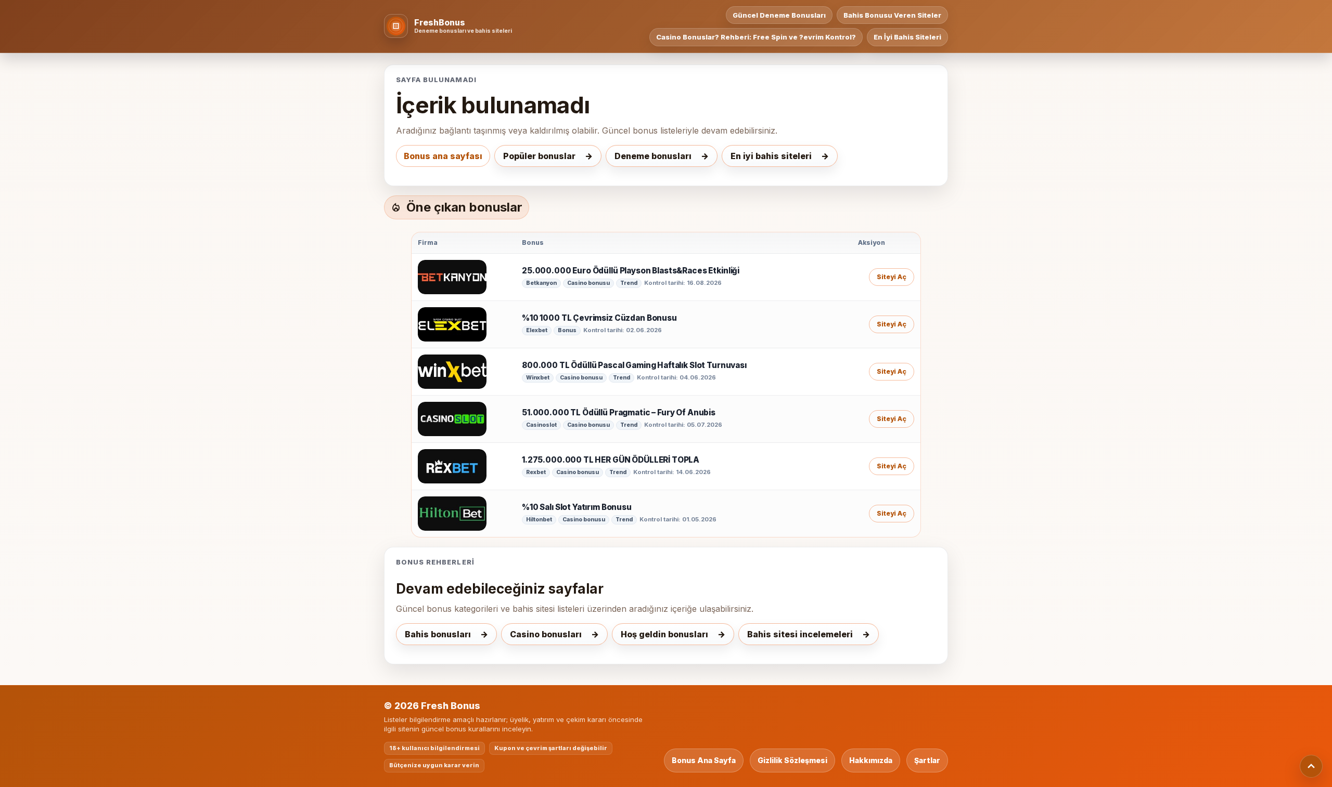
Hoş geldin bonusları (664, 634)
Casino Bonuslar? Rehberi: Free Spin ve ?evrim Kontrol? (756, 37)
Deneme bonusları (652, 156)
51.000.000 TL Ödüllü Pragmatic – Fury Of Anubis (618, 412)
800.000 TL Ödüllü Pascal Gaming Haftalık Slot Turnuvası (634, 365)
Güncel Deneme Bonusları (779, 15)
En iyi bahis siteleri (771, 156)
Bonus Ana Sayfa (704, 760)
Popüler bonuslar (539, 156)
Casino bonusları (546, 634)
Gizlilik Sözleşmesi (792, 760)
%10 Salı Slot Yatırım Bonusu (577, 507)
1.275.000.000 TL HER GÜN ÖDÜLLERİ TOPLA (610, 460)
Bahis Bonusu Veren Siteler (892, 15)
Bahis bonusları (438, 634)
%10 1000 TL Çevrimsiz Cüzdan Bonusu (599, 318)
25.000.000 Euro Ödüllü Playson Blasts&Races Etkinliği (630, 271)
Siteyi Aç (891, 277)
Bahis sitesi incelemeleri (800, 634)
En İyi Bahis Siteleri (907, 37)
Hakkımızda (870, 760)
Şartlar (927, 760)
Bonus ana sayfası (443, 156)
